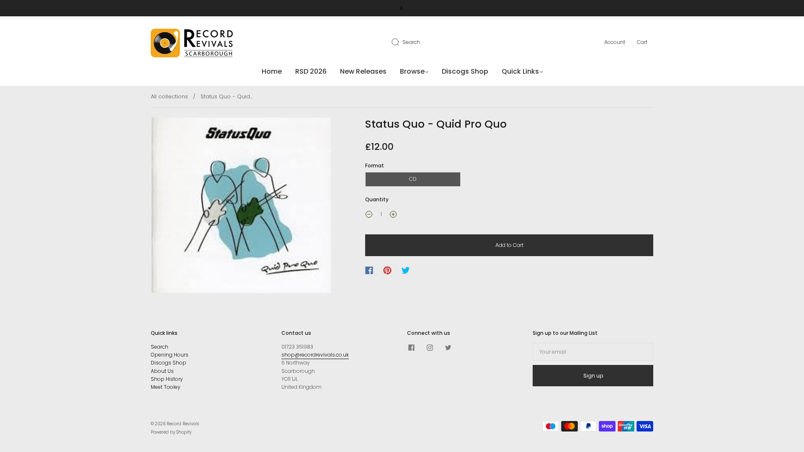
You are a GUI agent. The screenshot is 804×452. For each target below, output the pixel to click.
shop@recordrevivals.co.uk (315, 354)
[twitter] (448, 348)
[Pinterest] (387, 270)
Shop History (167, 379)
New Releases (363, 71)
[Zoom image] (241, 207)
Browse (412, 71)
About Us (162, 371)
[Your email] (593, 352)
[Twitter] (406, 270)
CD (413, 178)
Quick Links (520, 71)
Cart (642, 42)
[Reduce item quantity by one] (369, 215)
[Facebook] (369, 270)
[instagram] (429, 348)
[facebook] (411, 348)
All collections (169, 96)
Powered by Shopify (171, 432)
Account (614, 42)
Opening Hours (169, 354)
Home (272, 71)
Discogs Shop (465, 71)
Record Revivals (183, 424)
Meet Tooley (165, 386)
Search (411, 42)
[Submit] (401, 42)
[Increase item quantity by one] (393, 215)
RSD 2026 (311, 71)
